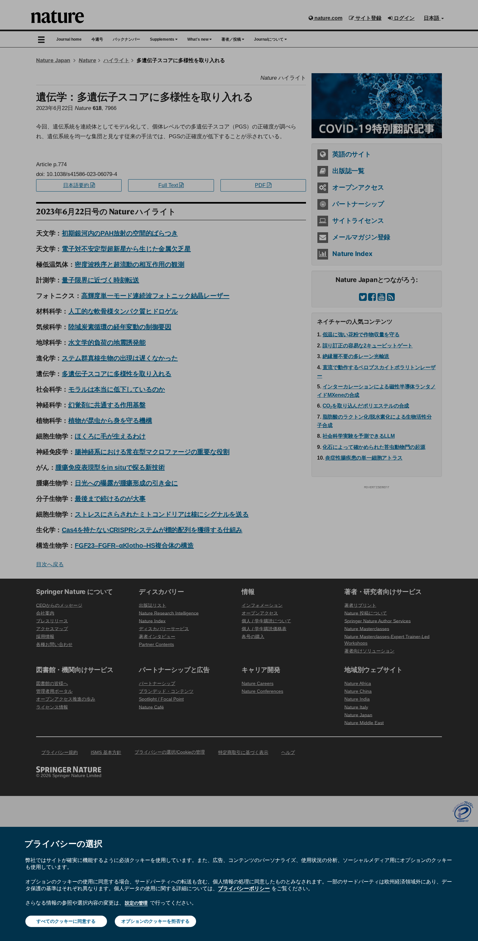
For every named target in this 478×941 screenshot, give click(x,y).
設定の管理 (136, 903)
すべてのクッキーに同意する (66, 921)
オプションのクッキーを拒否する (155, 921)
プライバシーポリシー (244, 888)
